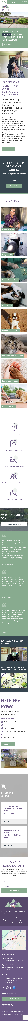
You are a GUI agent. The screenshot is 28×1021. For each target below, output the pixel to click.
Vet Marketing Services (15, 1014)
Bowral (7, 920)
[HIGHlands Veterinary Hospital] (5, 7)
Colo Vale (21, 917)
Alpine (4, 918)
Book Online (13, 1)
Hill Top (21, 920)
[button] (8, 149)
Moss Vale (14, 920)
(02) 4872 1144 (5, 2)
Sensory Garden (15, 131)
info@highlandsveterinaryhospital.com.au (2, 2)
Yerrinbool (7, 922)
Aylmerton (11, 918)
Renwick (17, 918)
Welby (23, 918)
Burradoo (14, 922)
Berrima (21, 922)
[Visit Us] (14, 940)
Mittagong (14, 917)
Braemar (6, 917)
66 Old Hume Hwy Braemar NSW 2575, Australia (14, 959)
